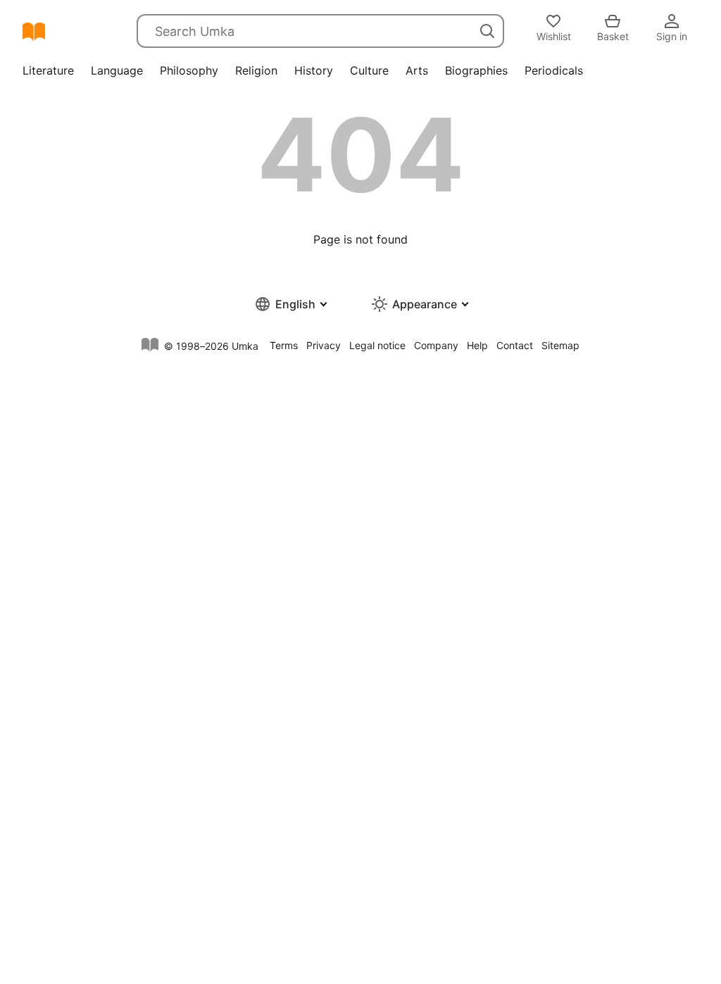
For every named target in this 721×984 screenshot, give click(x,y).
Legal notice (377, 345)
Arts (417, 70)
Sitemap (560, 345)
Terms (284, 345)
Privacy (323, 345)
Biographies (476, 70)
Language (117, 70)
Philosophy (189, 70)
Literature (48, 70)
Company (436, 345)
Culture (369, 70)
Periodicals (554, 70)
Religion (256, 70)
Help (477, 345)
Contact (514, 345)
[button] (290, 304)
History (313, 70)
